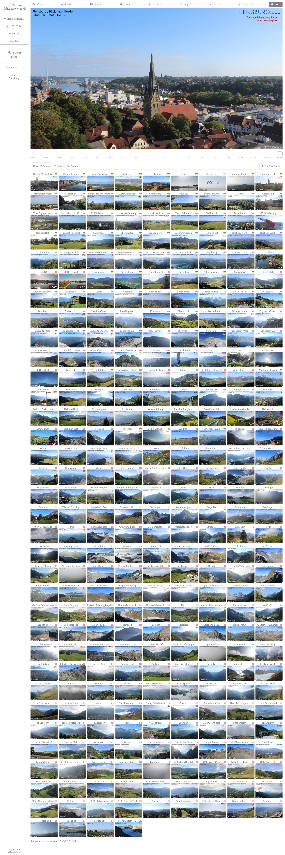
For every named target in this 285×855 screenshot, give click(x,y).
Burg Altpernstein (126, 377)
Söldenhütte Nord (266, 456)
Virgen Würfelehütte (210, 593)
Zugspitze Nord (69, 338)
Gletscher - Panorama (98, 652)
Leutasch (67, 377)
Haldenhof (269, 417)
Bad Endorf (208, 221)
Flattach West (265, 691)
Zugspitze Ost (40, 338)
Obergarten (152, 338)
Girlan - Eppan (237, 789)
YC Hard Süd (269, 260)
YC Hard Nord (72, 279)
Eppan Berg (208, 789)
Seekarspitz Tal (153, 573)
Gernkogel (264, 515)
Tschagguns (208, 475)
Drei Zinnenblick (181, 750)
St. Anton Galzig (125, 456)
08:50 (245, 4)
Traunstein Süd (265, 338)
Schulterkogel (181, 809)
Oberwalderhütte (125, 573)
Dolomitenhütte (209, 730)
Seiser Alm (95, 789)
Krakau (151, 671)
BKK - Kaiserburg (97, 809)
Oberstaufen (124, 240)
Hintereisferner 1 (125, 613)
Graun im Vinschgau (239, 573)
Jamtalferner (96, 573)
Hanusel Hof (40, 240)
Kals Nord (179, 632)
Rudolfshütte (208, 554)
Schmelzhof (44, 436)
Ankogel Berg (265, 652)
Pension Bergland (184, 417)
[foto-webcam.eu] (269, 147)
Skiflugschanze (237, 319)
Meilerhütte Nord (97, 358)
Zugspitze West (266, 319)
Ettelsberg (152, 181)
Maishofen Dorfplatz (154, 475)
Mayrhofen (68, 495)
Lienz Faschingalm (238, 711)
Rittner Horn (237, 730)
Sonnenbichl (152, 240)
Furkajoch (67, 397)
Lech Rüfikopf (68, 436)
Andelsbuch (152, 299)
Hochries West (265, 240)
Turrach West (40, 769)
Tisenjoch (151, 632)
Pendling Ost (124, 319)
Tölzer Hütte (208, 299)
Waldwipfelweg (125, 201)
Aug (186, 4)
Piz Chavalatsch (125, 711)
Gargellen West (97, 515)
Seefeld (95, 397)
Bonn (178, 181)
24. (215, 4)
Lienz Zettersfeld (266, 711)
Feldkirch (264, 397)
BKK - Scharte (40, 789)
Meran (94, 711)
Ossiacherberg (237, 809)
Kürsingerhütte (97, 534)
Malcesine (67, 828)
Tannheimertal (153, 279)
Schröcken (124, 397)
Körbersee (152, 397)
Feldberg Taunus (238, 181)
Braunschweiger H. (182, 554)
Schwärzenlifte (153, 221)
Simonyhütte (237, 475)
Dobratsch (264, 809)
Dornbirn (39, 319)
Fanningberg (68, 652)
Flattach (207, 691)
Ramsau (39, 515)
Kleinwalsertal (40, 358)
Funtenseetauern (210, 436)
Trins (178, 495)
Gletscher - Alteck (41, 652)
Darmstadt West (41, 201)
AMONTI (264, 613)
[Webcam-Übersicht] (15, 7)
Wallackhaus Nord (97, 593)
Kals (178, 613)
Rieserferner (237, 613)
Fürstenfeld (265, 201)
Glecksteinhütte (209, 711)
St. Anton (39, 475)
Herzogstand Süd (181, 260)
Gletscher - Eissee (125, 652)
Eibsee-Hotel (180, 299)
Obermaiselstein (41, 299)
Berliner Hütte (153, 554)
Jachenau (95, 279)
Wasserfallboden (181, 534)
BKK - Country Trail (126, 809)
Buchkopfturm (209, 201)
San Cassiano (96, 769)
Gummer (264, 789)
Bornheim (210, 181)
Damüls (179, 377)
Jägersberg (68, 299)
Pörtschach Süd (41, 828)
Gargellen (208, 515)
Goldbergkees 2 (209, 632)
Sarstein (151, 456)
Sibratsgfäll (265, 279)
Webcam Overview (14, 18)
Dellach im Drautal (182, 769)
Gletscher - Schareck (267, 632)
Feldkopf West (265, 671)
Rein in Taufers (153, 593)
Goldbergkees (68, 632)
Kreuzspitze (180, 691)
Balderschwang (209, 279)
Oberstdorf (180, 319)
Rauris (207, 573)
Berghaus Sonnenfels (98, 201)
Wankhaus (236, 279)
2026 (155, 4)
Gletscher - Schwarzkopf (71, 671)
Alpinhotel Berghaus (126, 495)
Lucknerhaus (265, 593)
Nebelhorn (124, 299)
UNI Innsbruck (152, 436)
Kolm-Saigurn (68, 613)
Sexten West (96, 750)
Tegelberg (208, 260)
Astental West (40, 691)
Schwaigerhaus (69, 554)
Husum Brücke (68, 181)
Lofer (235, 358)
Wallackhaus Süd (69, 593)
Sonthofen (180, 279)
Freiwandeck (40, 593)
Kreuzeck (151, 319)
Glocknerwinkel (238, 593)
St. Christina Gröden (70, 769)
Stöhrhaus (180, 338)
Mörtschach (40, 711)
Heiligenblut (237, 632)
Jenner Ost (208, 397)
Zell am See (40, 495)
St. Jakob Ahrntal (41, 573)
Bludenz (236, 436)
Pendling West (97, 319)
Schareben (67, 201)
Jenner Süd (236, 397)
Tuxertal (264, 475)
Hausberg (264, 299)
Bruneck (95, 691)
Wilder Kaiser (237, 377)
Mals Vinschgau (181, 671)
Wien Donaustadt (41, 534)
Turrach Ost (265, 750)
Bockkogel (152, 515)
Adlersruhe (264, 573)
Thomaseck (124, 632)
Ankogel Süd (124, 671)
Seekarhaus (180, 573)
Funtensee (124, 436)
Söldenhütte (208, 456)
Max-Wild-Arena (181, 221)
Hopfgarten (40, 671)
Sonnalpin (208, 338)
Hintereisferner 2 (153, 613)
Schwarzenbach (125, 769)
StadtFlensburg (14, 76)
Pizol (207, 495)
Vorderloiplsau (96, 377)
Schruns (95, 475)
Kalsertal (207, 671)
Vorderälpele (96, 417)
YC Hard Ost (44, 279)
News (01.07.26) (14, 26)
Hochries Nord (237, 240)
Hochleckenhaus (209, 319)
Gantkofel (151, 769)
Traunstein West (238, 338)
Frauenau (179, 201)
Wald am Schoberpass (42, 613)
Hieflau (263, 534)
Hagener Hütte (209, 652)
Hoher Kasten (153, 377)
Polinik (67, 809)
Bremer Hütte (152, 534)
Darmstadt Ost (265, 181)
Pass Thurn (180, 475)
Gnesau (151, 809)
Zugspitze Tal (237, 299)
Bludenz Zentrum (266, 436)
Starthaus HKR (209, 417)
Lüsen (122, 691)
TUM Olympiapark (41, 221)
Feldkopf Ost (237, 671)
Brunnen (236, 495)
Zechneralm (265, 730)
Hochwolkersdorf (41, 750)
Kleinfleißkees (97, 632)
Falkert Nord (124, 789)
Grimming (236, 515)
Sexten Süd (68, 750)
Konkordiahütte (153, 750)
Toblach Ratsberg (69, 730)
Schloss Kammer (125, 475)
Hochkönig (68, 475)
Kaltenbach (68, 456)
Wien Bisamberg (97, 495)
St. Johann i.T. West (210, 377)
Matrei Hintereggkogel (99, 613)
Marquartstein (237, 260)
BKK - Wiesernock (153, 789)
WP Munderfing (266, 221)
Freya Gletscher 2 (125, 828)
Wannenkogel (181, 515)
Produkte (14, 33)
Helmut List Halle (210, 809)
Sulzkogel (264, 495)
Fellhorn (151, 358)
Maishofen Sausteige (239, 456)
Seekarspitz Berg (69, 573)
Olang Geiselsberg (154, 711)
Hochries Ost (208, 240)
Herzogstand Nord (154, 260)
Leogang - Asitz (97, 456)
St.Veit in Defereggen (183, 652)
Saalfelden (180, 456)
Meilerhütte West (69, 358)
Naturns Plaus (68, 711)
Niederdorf (39, 730)
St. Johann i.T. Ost (210, 358)
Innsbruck (123, 417)
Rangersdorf (96, 730)
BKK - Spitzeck (265, 769)
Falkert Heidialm (238, 769)
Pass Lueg (95, 436)
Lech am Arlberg (153, 417)
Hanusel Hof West (69, 240)
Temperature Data (14, 67)
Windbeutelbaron (266, 377)
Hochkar (67, 534)
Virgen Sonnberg (125, 593)
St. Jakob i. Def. (153, 652)
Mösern (179, 397)
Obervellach (237, 691)
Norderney (124, 181)
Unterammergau (181, 240)
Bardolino (95, 828)
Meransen (236, 652)
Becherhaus (96, 554)
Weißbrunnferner (238, 750)
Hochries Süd (40, 260)
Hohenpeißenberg (126, 221)
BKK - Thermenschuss (42, 809)
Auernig (67, 691)
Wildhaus (180, 436)
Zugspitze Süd (124, 338)
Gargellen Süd (124, 515)
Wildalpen (236, 554)
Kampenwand (68, 260)
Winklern (179, 711)
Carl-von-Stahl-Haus (42, 417)
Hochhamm (180, 358)
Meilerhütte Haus (125, 358)
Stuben (39, 456)
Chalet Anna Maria (241, 417)
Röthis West (40, 377)
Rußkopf (264, 554)
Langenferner (209, 750)
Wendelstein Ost (125, 260)
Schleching (124, 279)
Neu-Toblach (152, 730)
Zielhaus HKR (68, 417)
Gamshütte (152, 495)
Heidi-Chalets (68, 789)
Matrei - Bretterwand (210, 613)
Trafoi (122, 730)
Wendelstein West (98, 260)
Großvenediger (125, 534)
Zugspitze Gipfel (97, 338)
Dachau (235, 201)
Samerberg (96, 240)
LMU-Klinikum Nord (98, 221)
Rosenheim (236, 221)
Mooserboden (40, 554)
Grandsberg (152, 201)
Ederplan (179, 730)
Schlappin (236, 534)
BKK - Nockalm (181, 789)
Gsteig (94, 299)
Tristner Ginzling (69, 515)
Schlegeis (207, 534)
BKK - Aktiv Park (209, 769)
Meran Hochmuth (153, 691)
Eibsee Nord (68, 319)
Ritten (123, 750)
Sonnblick (39, 632)
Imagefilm (14, 40)
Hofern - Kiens (96, 671)
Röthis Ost (264, 358)
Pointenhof (40, 397)
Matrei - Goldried (181, 593)
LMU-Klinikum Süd (69, 221)
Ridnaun (123, 554)
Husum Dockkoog (97, 181)
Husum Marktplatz (41, 181)
